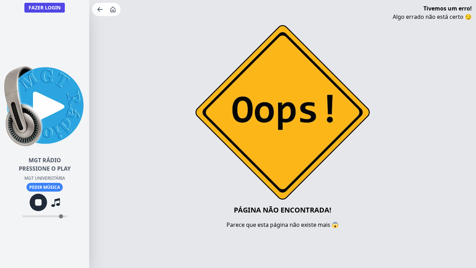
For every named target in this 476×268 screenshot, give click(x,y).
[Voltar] (101, 9)
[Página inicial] (113, 9)
